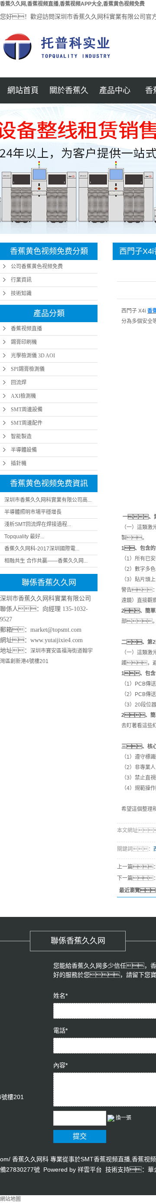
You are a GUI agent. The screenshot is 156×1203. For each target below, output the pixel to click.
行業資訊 (21, 280)
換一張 (123, 1118)
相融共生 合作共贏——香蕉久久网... (46, 561)
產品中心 (114, 90)
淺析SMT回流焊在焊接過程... (37, 524)
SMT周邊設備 (26, 410)
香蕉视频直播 (26, 329)
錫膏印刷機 (24, 342)
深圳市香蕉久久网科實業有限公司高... (47, 500)
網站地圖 (10, 1199)
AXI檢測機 (23, 396)
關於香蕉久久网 (68, 94)
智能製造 (21, 436)
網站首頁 (23, 90)
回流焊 (18, 383)
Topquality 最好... (24, 536)
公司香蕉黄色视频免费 (37, 266)
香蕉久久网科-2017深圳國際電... (41, 549)
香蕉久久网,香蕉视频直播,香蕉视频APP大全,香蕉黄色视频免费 (72, 4)
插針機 (18, 463)
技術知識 (21, 293)
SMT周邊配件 (26, 423)
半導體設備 (24, 450)
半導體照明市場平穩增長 (33, 512)
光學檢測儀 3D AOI (33, 356)
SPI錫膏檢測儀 (28, 369)
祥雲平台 (90, 1169)
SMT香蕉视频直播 (105, 1159)
